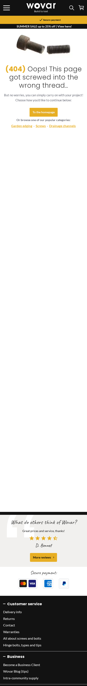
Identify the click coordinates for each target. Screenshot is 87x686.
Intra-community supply (20, 678)
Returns (9, 619)
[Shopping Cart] (81, 7)
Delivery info (12, 612)
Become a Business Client (21, 665)
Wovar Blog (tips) (16, 671)
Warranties (11, 632)
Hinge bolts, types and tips (22, 645)
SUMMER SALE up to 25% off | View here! (44, 26)
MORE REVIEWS (42, 557)
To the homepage (44, 112)
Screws (41, 126)
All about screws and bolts (22, 638)
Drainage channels (62, 126)
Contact (9, 625)
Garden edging (21, 126)
